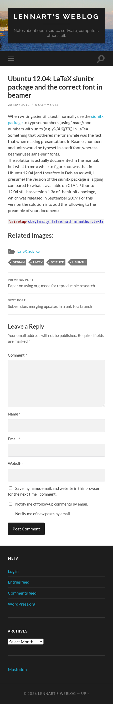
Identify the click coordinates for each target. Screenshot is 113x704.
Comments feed (22, 592)
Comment (17, 355)
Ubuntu (79, 262)
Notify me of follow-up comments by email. (51, 504)
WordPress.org (21, 603)
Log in (13, 571)
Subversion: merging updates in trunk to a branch (50, 304)
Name (14, 414)
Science (34, 251)
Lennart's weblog (56, 16)
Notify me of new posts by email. (43, 513)
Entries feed (18, 581)
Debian (19, 262)
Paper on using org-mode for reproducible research (51, 283)
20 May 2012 (19, 105)
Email (14, 438)
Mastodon (17, 669)
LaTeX (22, 251)
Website (15, 463)
